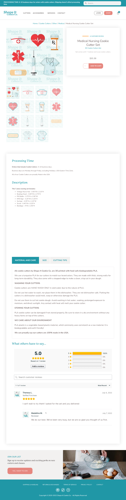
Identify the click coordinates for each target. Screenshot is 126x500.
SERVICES (51, 13)
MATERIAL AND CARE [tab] (25, 260)
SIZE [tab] (44, 260)
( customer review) (97, 36)
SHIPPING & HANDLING (30, 485)
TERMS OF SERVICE (70, 485)
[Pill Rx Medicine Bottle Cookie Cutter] (42, 229)
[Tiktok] (63, 490)
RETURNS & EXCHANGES (51, 485)
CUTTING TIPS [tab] (60, 260)
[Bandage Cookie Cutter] (104, 229)
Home (35, 23)
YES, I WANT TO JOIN (20, 471)
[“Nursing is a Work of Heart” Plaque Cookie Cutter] (83, 229)
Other (54, 23)
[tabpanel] (63, 302)
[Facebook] (58, 490)
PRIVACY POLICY (86, 485)
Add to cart (95, 66)
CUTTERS (26, 13)
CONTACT (61, 13)
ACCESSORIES (38, 13)
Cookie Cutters (45, 23)
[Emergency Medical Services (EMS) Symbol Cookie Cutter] (21, 229)
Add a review (38, 366)
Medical (61, 23)
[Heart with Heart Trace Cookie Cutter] (63, 229)
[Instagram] (68, 490)
